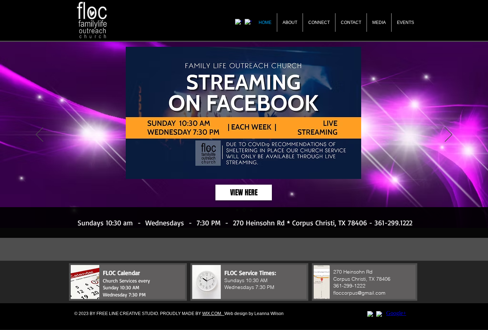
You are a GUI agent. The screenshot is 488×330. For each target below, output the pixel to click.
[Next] (448, 135)
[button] (128, 282)
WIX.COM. (213, 313)
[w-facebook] (370, 314)
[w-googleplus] (379, 314)
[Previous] (39, 135)
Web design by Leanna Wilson (254, 313)
